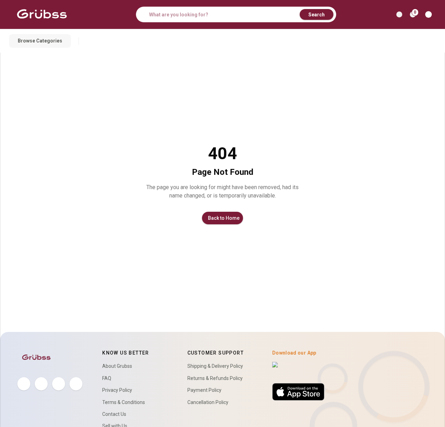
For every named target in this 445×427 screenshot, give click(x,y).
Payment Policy (204, 390)
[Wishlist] (399, 14)
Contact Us (114, 414)
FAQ (106, 378)
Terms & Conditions (123, 402)
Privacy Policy (117, 390)
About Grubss (117, 366)
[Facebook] (23, 383)
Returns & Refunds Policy (215, 378)
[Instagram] (58, 383)
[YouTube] (76, 383)
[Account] (429, 14)
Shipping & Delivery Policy (215, 366)
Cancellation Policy (207, 402)
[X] (41, 383)
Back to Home (224, 218)
